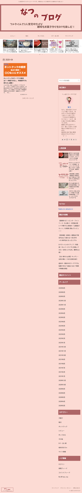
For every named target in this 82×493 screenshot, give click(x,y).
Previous (1, 46)
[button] (78, 80)
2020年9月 (62, 389)
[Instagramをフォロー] (67, 139)
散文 (60, 422)
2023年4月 (62, 313)
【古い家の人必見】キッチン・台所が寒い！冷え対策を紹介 (69, 258)
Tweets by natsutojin (65, 209)
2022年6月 (62, 321)
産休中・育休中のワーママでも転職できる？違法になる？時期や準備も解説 (69, 266)
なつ (69, 107)
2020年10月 (62, 384)
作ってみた (62, 435)
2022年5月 (62, 326)
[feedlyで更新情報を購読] (74, 139)
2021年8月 (62, 363)
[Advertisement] (28, 111)
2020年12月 (62, 380)
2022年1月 (62, 342)
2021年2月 (62, 372)
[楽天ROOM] (71, 139)
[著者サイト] (63, 139)
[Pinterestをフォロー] (69, 139)
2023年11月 (62, 305)
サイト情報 (62, 451)
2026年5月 (62, 292)
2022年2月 (62, 338)
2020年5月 (62, 397)
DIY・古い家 (63, 443)
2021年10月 (62, 355)
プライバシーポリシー (65, 488)
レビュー (61, 430)
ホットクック (63, 426)
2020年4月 (62, 401)
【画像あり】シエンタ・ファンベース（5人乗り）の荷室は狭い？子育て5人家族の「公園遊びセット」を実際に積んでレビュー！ (69, 226)
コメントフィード (64, 472)
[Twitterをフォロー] (65, 139)
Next (81, 46)
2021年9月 (62, 359)
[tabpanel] (10, 46)
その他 (61, 439)
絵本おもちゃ (63, 447)
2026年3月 (62, 296)
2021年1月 (62, 376)
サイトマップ (55, 488)
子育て (61, 418)
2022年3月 (62, 334)
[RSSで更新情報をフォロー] (76, 139)
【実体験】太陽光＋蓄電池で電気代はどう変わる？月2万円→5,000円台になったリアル (69, 237)
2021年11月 (62, 351)
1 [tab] (40, 54)
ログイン (61, 464)
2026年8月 (62, 288)
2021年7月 (62, 368)
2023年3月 (62, 317)
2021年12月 (62, 347)
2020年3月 (62, 405)
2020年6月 (62, 393)
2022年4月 (62, 330)
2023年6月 (62, 309)
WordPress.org (63, 477)
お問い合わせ (76, 488)
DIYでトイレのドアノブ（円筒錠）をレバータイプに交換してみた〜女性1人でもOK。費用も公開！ (69, 248)
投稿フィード (63, 468)
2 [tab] (42, 54)
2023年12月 (62, 300)
